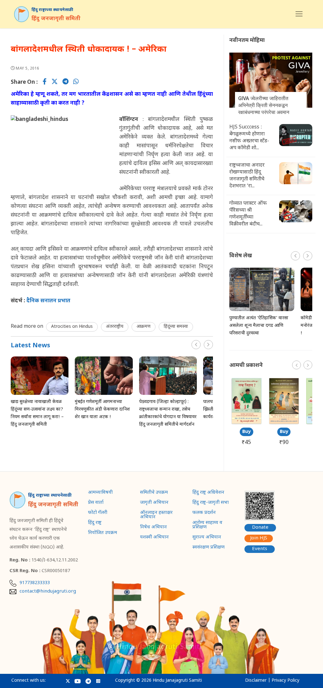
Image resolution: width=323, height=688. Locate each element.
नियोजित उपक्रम (102, 533)
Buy (246, 432)
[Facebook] (45, 82)
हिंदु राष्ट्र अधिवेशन (208, 493)
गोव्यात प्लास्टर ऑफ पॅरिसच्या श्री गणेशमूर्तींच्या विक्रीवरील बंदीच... (248, 214)
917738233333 (35, 583)
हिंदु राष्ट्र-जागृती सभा (210, 503)
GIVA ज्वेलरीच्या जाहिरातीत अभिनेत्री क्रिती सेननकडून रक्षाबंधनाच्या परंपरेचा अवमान (263, 105)
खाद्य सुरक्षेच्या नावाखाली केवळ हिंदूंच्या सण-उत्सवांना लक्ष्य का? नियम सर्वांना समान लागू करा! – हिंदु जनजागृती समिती (37, 413)
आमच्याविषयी (100, 493)
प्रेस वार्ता (95, 503)
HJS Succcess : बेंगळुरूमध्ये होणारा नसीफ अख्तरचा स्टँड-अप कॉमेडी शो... (249, 137)
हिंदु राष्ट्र (95, 523)
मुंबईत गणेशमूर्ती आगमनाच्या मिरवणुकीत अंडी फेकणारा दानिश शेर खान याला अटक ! (102, 409)
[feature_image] (39, 375)
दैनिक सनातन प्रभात (47, 301)
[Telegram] (65, 82)
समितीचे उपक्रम (154, 493)
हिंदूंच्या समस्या (176, 327)
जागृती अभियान (154, 503)
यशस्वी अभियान (154, 537)
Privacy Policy (285, 681)
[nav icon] (299, 14)
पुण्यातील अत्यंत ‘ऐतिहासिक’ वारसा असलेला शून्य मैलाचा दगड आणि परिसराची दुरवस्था (258, 325)
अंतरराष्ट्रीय (114, 327)
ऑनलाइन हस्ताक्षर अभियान (156, 515)
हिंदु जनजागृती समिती (56, 18)
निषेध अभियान (153, 527)
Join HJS (258, 538)
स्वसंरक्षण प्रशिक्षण (208, 547)
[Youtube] (77, 680)
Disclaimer (256, 681)
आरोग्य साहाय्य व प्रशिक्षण (207, 525)
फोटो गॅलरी (97, 513)
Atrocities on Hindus (72, 327)
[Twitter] (54, 82)
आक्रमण (143, 327)
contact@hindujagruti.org (48, 591)
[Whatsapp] (76, 82)
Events (259, 549)
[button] (208, 344)
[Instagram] (98, 681)
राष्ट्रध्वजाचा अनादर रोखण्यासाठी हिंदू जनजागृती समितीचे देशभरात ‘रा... (247, 176)
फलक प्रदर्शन (204, 513)
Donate (260, 528)
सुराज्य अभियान (206, 537)
